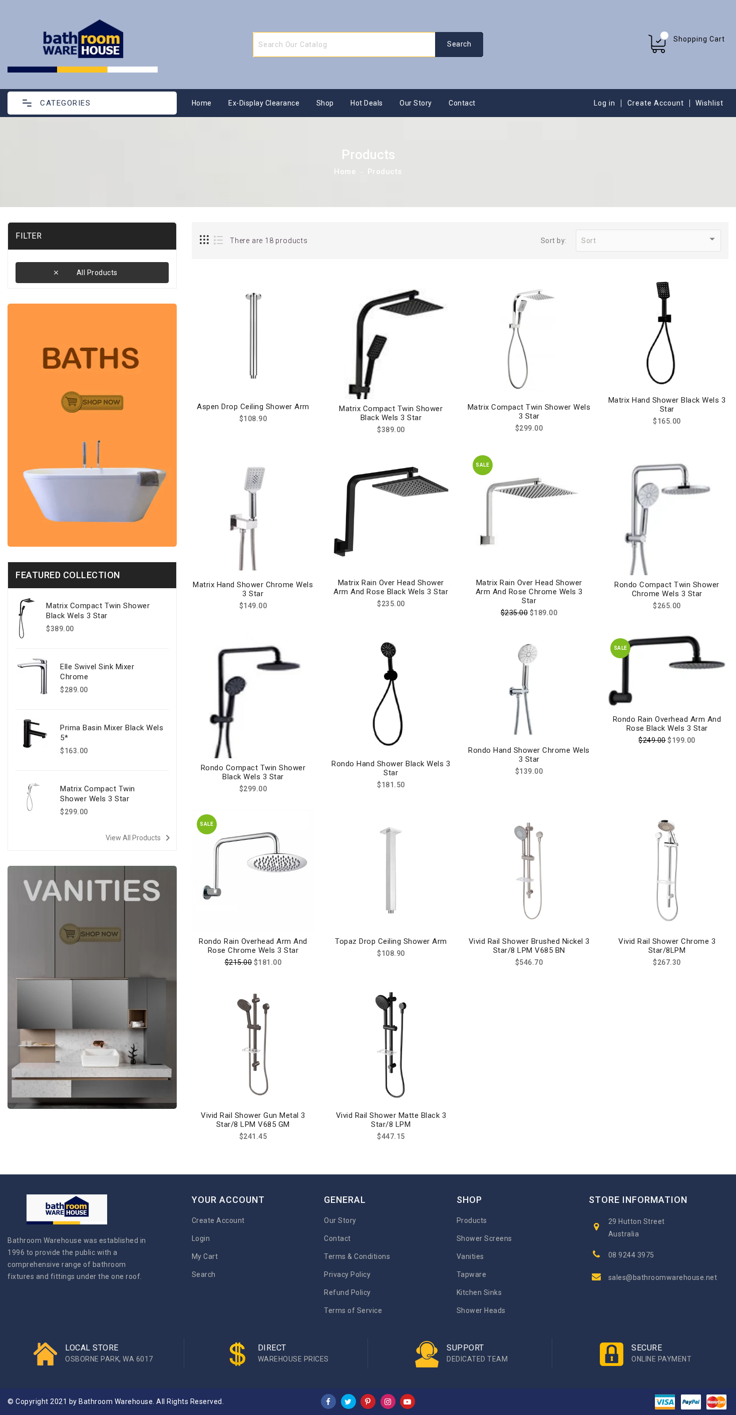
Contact (462, 103)
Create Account (655, 103)
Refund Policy (347, 1292)
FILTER (29, 236)
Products (384, 171)
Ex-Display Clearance (263, 103)
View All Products (140, 838)
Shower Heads (481, 1310)
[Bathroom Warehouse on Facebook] (328, 1401)
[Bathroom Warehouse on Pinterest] (368, 1401)
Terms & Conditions (357, 1256)
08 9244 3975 (631, 1255)
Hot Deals (366, 103)
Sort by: (554, 241)
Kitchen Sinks (479, 1292)
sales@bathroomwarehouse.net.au (667, 1277)
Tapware (472, 1274)
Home (202, 103)
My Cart (205, 1256)
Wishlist (709, 103)
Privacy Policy (347, 1274)
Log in (604, 103)
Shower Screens (484, 1238)
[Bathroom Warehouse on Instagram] (388, 1401)
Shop (325, 103)
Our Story (416, 103)
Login (201, 1238)
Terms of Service (353, 1310)
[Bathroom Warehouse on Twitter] (348, 1401)
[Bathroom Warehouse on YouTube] (408, 1401)
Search (204, 1274)
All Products (97, 273)
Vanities (470, 1256)
